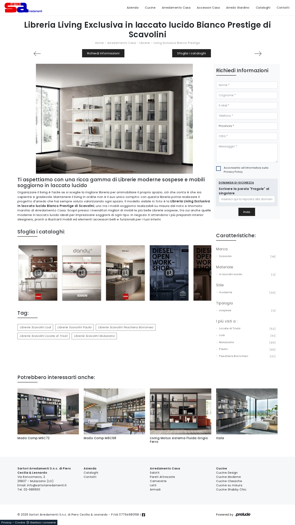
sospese (246, 310)
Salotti (155, 473)
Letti (153, 485)
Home (99, 43)
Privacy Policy (233, 172)
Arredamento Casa (176, 8)
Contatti (283, 8)
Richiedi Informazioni (103, 53)
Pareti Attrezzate (162, 477)
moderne (246, 292)
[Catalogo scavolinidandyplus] (81, 273)
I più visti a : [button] (227, 321)
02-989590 (32, 490)
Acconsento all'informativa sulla (246, 170)
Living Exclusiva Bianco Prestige (177, 43)
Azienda (133, 8)
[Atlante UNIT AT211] (258, 53)
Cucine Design (227, 473)
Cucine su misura (229, 485)
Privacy (6, 522)
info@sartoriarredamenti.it (47, 485)
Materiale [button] (224, 267)
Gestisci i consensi (43, 522)
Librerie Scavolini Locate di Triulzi (43, 336)
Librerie (144, 43)
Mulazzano (246, 342)
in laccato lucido (246, 274)
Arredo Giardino (237, 8)
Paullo (246, 349)
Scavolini (246, 256)
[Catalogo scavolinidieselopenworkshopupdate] (169, 273)
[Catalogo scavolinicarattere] (37, 273)
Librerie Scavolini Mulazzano (94, 336)
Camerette (158, 481)
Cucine (150, 8)
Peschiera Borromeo (246, 356)
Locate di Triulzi (246, 328)
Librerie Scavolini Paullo (74, 327)
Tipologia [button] (224, 303)
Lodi (246, 335)
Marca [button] (222, 249)
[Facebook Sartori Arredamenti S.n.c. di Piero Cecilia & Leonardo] (143, 515)
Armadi (155, 490)
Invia (246, 212)
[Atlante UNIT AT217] (37, 53)
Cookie (20, 522)
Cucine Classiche (229, 481)
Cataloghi (263, 8)
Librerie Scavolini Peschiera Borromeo (125, 327)
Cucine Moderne (228, 477)
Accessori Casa (208, 8)
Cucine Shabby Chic (231, 490)
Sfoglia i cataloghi (191, 53)
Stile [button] (220, 285)
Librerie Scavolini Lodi (35, 327)
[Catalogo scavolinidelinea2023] (125, 273)
